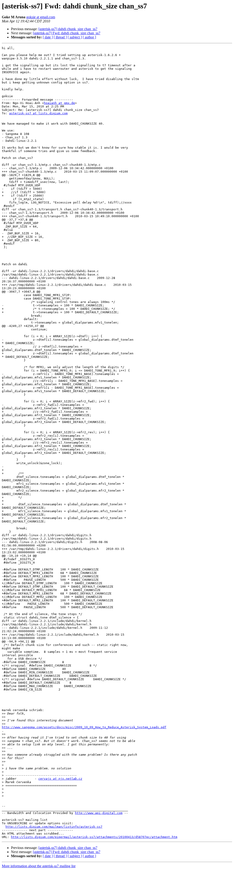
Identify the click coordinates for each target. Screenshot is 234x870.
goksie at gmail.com (40, 17)
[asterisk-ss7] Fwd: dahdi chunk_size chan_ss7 (66, 33)
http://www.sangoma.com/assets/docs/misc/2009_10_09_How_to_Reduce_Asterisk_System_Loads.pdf (84, 727)
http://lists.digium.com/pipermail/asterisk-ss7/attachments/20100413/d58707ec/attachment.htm (94, 837)
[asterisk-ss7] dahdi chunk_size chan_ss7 (67, 29)
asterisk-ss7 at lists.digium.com (38, 113)
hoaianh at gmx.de (59, 103)
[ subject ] (75, 37)
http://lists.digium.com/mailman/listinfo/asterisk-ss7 (53, 826)
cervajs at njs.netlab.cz (60, 778)
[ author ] (89, 37)
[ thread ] (60, 37)
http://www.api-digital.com (98, 813)
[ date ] (48, 37)
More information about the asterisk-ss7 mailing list (38, 866)
